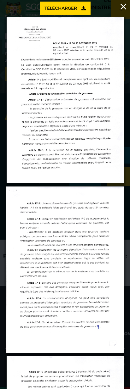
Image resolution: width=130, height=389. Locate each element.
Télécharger (61, 8)
